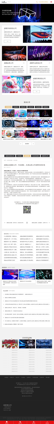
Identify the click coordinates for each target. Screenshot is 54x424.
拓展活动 (46, 107)
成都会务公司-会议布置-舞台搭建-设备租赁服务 (14, 317)
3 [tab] (11, 338)
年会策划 (38, 107)
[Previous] (3, 278)
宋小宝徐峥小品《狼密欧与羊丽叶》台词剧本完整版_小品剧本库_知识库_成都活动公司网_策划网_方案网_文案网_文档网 (28, 321)
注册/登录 (42, 377)
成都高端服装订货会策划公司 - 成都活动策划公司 (43, 239)
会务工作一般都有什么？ (26, 244)
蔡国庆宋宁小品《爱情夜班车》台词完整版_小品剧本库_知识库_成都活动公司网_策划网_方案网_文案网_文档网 (11, 242)
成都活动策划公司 (10, 156)
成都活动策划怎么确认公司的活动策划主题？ (11, 255)
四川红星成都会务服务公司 (26, 257)
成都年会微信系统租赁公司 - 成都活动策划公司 (42, 242)
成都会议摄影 (13, 173)
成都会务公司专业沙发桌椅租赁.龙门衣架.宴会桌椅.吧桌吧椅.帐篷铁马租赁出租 (21, 301)
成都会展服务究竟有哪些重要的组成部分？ (27, 237)
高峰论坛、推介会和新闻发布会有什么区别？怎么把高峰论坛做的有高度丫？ (27, 253)
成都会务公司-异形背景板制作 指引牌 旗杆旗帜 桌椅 (27, 255)
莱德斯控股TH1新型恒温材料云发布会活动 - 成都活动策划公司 (27, 250)
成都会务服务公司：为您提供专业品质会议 (13, 311)
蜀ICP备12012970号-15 (27, 396)
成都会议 (8, 194)
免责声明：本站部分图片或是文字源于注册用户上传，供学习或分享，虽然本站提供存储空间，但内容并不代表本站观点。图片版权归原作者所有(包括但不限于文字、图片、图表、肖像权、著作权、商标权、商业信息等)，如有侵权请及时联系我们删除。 (27, 418)
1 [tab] (8, 338)
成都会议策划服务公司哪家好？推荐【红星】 (14, 324)
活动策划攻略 (9, 160)
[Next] (52, 278)
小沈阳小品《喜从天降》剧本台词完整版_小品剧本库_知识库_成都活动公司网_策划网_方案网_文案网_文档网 (11, 253)
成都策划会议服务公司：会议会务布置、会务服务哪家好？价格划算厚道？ (27, 239)
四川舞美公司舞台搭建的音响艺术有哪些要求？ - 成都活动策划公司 (18, 294)
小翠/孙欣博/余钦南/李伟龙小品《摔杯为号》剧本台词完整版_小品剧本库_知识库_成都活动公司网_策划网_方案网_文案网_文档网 (27, 304)
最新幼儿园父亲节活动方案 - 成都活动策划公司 (42, 250)
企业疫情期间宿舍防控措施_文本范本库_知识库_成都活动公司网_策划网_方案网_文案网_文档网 (11, 258)
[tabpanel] (27, 13)
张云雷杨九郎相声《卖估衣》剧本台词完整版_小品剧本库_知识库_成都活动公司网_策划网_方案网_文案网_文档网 (27, 314)
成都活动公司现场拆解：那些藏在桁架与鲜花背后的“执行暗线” (27, 247)
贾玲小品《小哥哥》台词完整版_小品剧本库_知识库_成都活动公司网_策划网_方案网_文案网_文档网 (43, 247)
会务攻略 (27, 156)
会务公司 (31, 107)
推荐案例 (8, 107)
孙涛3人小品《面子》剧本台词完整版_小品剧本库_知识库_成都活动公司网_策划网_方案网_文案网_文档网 (11, 245)
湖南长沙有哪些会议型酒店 (10, 297)
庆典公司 (23, 107)
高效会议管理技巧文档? (9, 260)
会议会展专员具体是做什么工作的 (43, 258)
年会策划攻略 (35, 156)
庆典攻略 (19, 156)
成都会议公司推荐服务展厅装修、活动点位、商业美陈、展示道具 (43, 261)
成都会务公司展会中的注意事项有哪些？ (11, 247)
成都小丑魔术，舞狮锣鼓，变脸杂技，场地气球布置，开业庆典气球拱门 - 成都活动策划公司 (43, 255)
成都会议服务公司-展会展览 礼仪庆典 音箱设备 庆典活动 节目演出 (26, 261)
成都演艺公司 (45, 156)
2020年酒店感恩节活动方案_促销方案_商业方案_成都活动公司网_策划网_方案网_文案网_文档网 (43, 253)
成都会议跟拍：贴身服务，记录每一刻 (39, 222)
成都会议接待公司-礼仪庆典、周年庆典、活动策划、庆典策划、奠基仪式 (43, 237)
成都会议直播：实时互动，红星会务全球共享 (15, 223)
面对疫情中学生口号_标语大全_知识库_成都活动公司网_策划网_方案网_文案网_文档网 (27, 242)
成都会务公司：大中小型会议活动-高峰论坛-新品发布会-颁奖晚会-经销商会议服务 (11, 239)
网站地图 (48, 377)
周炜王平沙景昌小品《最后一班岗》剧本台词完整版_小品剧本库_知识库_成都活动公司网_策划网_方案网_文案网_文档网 (43, 245)
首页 (5, 160)
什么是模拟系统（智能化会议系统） (11, 237)
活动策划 (16, 107)
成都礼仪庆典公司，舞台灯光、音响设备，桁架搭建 (15, 307)
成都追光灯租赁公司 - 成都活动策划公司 (10, 250)
